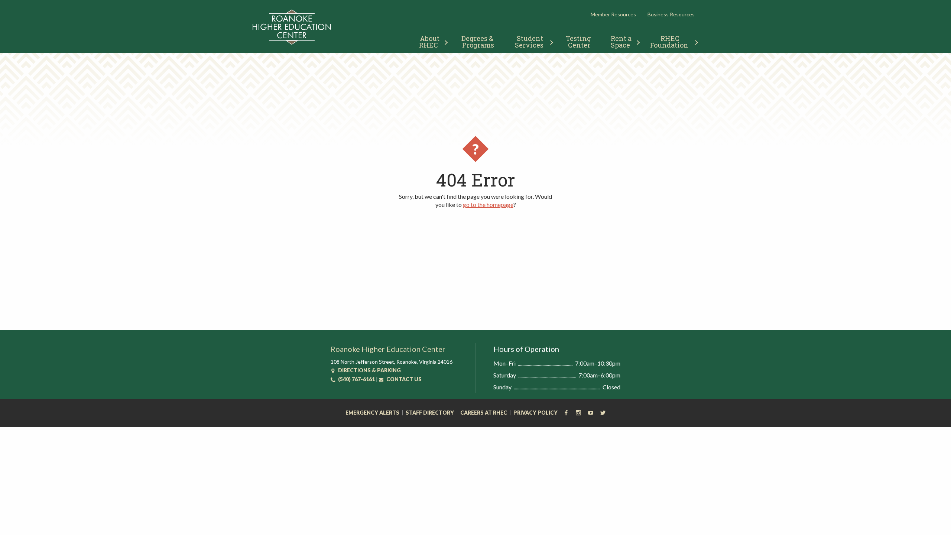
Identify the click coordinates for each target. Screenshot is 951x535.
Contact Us (403, 379)
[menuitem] (430, 40)
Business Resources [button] (671, 14)
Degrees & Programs (478, 41)
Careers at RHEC (483, 412)
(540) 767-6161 (356, 379)
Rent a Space (622, 41)
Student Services (530, 41)
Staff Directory (430, 412)
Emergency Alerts (372, 412)
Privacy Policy (535, 412)
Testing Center (579, 41)
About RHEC (430, 41)
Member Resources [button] (613, 14)
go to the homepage (488, 204)
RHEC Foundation (669, 41)
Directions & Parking (369, 370)
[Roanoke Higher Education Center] (292, 43)
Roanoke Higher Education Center (388, 348)
